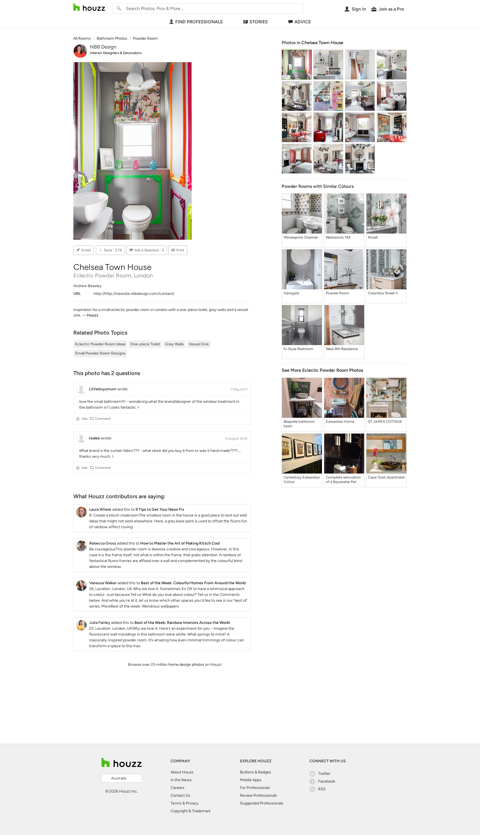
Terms (176, 803)
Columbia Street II (383, 293)
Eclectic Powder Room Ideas (100, 344)
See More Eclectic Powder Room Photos (322, 370)
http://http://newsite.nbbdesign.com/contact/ (134, 293)
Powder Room (337, 293)
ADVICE (302, 21)
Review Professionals (258, 795)
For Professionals (255, 787)
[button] (78, 418)
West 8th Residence (342, 349)
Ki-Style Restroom (298, 349)
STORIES (258, 21)
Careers (177, 787)
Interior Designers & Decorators (116, 53)
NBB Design (103, 47)
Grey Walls (174, 344)
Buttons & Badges (255, 772)
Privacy (192, 803)
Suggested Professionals (261, 803)
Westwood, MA (338, 237)
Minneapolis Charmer (301, 237)
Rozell (373, 237)
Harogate (291, 293)
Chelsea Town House (322, 42)
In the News (181, 780)
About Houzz (182, 772)
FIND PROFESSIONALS (199, 21)
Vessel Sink (199, 344)
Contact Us (180, 795)
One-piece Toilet (145, 344)
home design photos (186, 664)
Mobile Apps (250, 780)
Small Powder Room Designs (100, 353)
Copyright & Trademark (191, 811)
